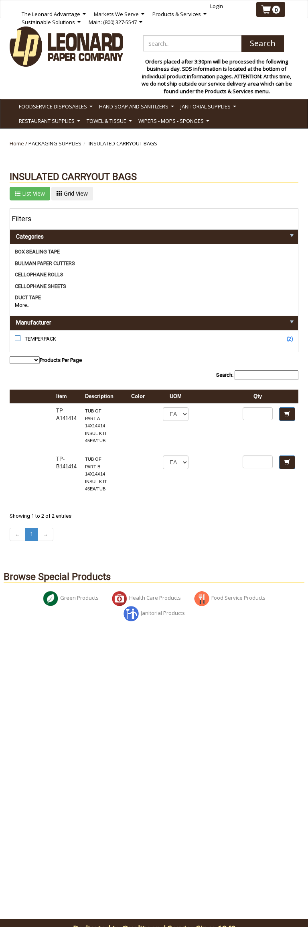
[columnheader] (215, 397)
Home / (19, 143)
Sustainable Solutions (51, 22)
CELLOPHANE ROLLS (39, 275)
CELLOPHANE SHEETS (40, 286)
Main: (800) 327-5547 (115, 22)
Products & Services (179, 14)
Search (263, 43)
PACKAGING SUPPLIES (54, 143)
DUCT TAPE (28, 297)
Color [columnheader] (138, 396)
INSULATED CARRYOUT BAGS (123, 143)
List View (32, 193)
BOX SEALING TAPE (37, 252)
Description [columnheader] (99, 396)
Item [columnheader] (61, 396)
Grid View (75, 193)
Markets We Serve (119, 14)
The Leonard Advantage (54, 14)
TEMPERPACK (40, 339)
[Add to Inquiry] (287, 414)
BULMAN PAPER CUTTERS (45, 263)
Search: (225, 375)
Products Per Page (61, 360)
